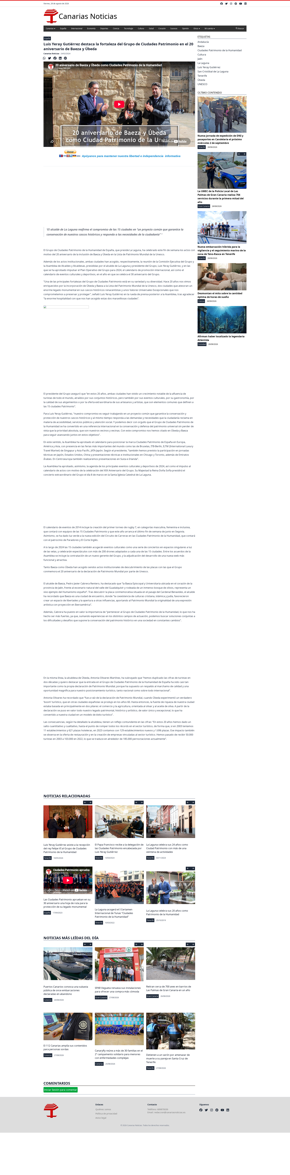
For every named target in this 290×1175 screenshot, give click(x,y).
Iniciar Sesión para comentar (60, 1089)
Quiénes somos (103, 1109)
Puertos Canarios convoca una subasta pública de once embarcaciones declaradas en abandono (66, 990)
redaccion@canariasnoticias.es (169, 1112)
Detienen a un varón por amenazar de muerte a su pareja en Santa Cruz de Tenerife (168, 1058)
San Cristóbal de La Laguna (213, 71)
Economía (91, 28)
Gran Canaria (101, 997)
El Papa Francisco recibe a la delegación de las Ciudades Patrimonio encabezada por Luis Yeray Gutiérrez (119, 848)
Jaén (200, 58)
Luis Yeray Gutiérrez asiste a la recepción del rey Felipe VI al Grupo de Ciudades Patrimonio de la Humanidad (67, 848)
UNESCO (202, 84)
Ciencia (116, 28)
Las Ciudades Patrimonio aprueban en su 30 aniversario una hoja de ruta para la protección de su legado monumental (67, 903)
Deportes (104, 28)
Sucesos (173, 28)
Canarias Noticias (51, 53)
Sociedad (202, 344)
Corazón (162, 28)
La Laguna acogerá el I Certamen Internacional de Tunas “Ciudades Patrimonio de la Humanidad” (114, 913)
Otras (195, 28)
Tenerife (47, 858)
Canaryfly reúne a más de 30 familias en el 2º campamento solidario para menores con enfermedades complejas (119, 1054)
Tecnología (128, 28)
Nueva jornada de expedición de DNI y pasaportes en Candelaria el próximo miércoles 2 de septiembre (220, 139)
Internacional (76, 28)
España (63, 28)
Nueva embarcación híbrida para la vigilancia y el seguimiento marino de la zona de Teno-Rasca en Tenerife (222, 250)
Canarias (49, 28)
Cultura (141, 28)
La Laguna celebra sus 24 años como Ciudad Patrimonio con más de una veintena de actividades (167, 848)
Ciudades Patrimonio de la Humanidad (220, 50)
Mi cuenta (209, 28)
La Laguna (203, 63)
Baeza (201, 46)
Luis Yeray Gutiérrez (209, 67)
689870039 (162, 1109)
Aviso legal (100, 1117)
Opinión (185, 28)
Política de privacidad (106, 1113)
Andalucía (203, 42)
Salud (151, 28)
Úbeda (201, 80)
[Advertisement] (119, 195)
